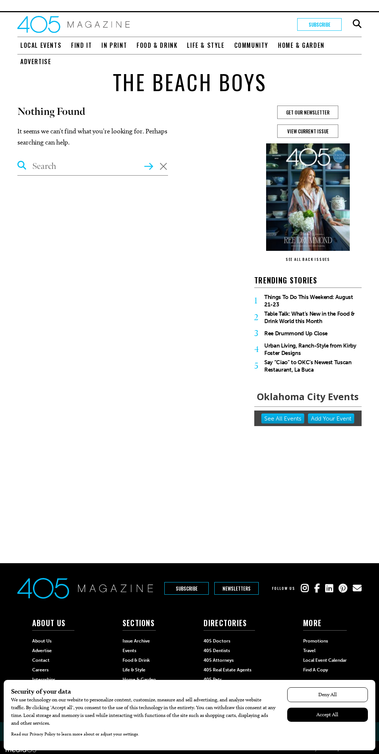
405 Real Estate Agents (227, 669)
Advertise (35, 61)
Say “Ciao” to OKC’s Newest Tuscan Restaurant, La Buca (308, 366)
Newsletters (236, 588)
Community (251, 45)
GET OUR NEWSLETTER (307, 112)
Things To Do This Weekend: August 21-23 (308, 301)
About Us (41, 641)
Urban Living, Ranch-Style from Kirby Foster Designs (310, 349)
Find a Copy (315, 669)
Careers (40, 669)
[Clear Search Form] (163, 167)
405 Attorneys (219, 660)
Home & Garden (301, 45)
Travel (309, 650)
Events (129, 650)
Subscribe (320, 24)
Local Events (40, 45)
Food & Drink (157, 45)
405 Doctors (217, 641)
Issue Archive (136, 641)
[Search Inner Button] (148, 165)
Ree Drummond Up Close (296, 333)
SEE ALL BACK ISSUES (308, 259)
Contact (41, 660)
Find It (81, 45)
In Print (114, 45)
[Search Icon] (22, 166)
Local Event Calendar (325, 660)
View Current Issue (308, 131)
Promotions (315, 641)
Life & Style (205, 45)
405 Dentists (217, 650)
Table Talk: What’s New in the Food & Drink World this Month (309, 317)
